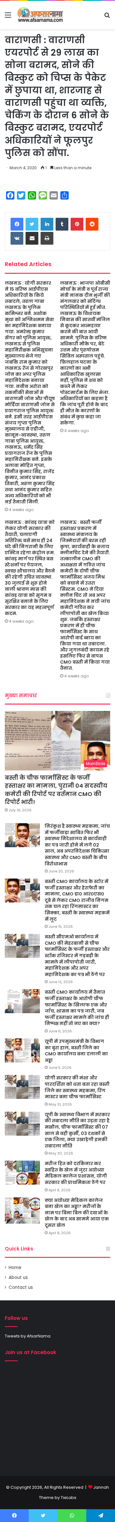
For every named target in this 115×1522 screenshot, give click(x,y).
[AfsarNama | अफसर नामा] (41, 15)
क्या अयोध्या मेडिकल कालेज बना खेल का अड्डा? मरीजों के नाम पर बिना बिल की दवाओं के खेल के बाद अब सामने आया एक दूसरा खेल (77, 1212)
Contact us (21, 1287)
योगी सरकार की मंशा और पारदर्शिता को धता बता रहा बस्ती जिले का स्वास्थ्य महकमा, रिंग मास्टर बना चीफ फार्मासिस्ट (77, 1087)
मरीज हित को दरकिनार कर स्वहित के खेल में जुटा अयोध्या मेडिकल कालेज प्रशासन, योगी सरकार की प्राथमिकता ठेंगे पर (76, 1173)
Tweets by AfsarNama (27, 1336)
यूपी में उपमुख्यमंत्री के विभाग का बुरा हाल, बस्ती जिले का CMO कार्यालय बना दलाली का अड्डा (76, 1050)
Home (15, 1268)
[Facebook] (17, 224)
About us (18, 1277)
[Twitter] (32, 224)
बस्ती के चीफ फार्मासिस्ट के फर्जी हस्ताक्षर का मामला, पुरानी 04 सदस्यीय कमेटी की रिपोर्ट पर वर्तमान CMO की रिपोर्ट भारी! (56, 790)
